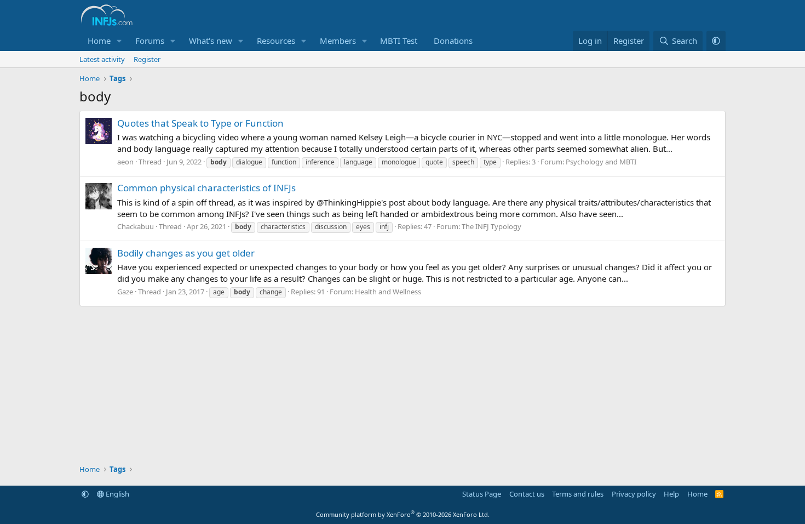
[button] (119, 41)
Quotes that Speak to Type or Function (200, 123)
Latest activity (102, 59)
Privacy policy (634, 494)
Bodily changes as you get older (186, 253)
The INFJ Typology (491, 226)
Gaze (125, 292)
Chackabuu (135, 226)
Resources (276, 40)
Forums (149, 40)
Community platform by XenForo (403, 514)
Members (338, 40)
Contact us (526, 494)
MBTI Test (398, 40)
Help (671, 494)
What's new (210, 40)
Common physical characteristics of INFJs (206, 187)
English (116, 494)
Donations (453, 40)
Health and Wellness (388, 292)
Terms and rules (577, 494)
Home (99, 40)
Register (147, 59)
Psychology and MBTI (601, 162)
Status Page (481, 494)
